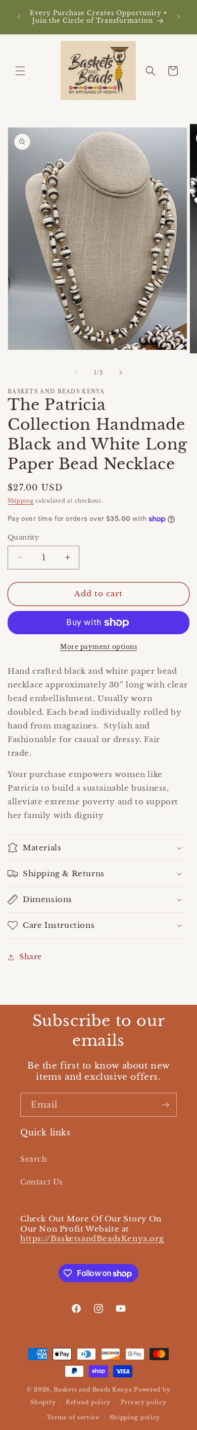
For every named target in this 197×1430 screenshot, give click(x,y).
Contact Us (41, 1182)
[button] (20, 71)
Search (33, 1159)
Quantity (23, 537)
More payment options (98, 646)
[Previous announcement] (19, 17)
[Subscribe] (165, 1105)
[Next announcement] (178, 17)
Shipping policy (135, 1417)
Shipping (21, 501)
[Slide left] (76, 372)
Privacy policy (144, 1402)
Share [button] (30, 956)
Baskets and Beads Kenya (93, 1389)
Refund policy (88, 1402)
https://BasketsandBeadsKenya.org (92, 1238)
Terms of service (73, 1417)
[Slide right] (121, 372)
